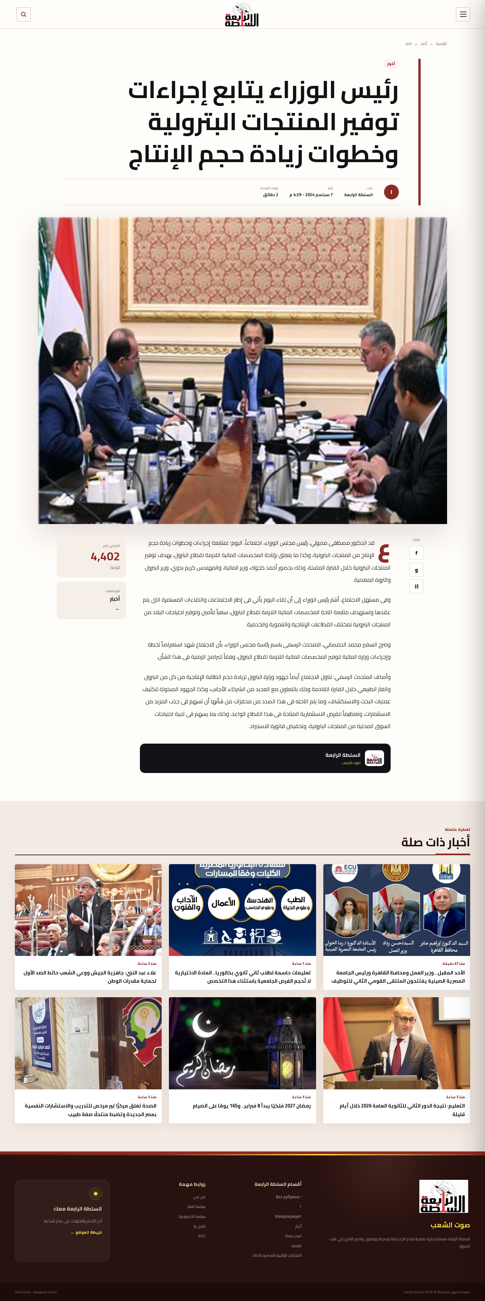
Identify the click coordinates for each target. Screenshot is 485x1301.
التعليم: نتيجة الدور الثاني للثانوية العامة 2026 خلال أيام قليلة (402, 1110)
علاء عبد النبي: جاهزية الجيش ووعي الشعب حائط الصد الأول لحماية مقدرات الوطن (89, 977)
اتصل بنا (200, 1226)
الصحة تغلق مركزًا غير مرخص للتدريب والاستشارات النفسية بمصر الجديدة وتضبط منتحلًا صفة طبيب (90, 1110)
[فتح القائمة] (463, 14)
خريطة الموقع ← (86, 1232)
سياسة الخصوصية (192, 1216)
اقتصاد (296, 1245)
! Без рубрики (289, 1197)
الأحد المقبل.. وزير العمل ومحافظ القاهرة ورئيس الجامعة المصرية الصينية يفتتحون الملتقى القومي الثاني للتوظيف (398, 977)
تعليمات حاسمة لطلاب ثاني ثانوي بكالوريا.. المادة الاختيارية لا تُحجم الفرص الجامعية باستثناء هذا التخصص (243, 977)
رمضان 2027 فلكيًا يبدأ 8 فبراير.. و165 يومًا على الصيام (252, 1105)
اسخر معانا (293, 1236)
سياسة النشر (196, 1206)
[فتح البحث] (23, 14)
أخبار (424, 43)
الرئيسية (441, 43)
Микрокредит (288, 1216)
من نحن (199, 1197)
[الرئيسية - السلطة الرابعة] (242, 14)
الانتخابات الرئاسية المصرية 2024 (277, 1255)
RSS (202, 1236)
